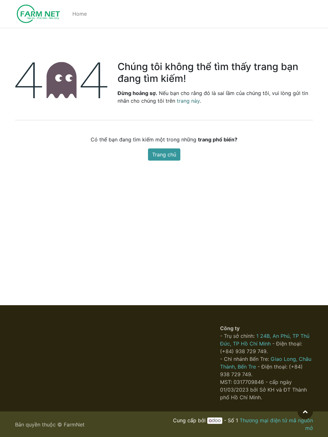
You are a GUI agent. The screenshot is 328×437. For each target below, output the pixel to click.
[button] (305, 411)
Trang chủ (164, 154)
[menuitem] (79, 13)
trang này (188, 101)
